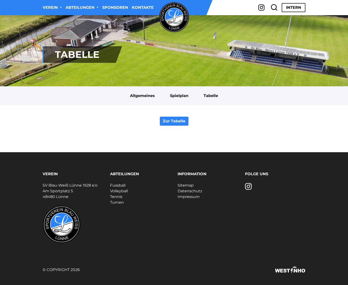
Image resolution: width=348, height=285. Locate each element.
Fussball (117, 185)
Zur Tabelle (174, 121)
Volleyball (119, 191)
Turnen (117, 202)
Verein (51, 7)
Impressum (189, 196)
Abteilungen (81, 7)
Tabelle (211, 95)
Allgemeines (142, 95)
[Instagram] (261, 7)
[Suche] (274, 7)
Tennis (116, 196)
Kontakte (143, 7)
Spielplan (179, 95)
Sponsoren (115, 7)
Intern (293, 7)
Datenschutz (190, 191)
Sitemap (186, 185)
